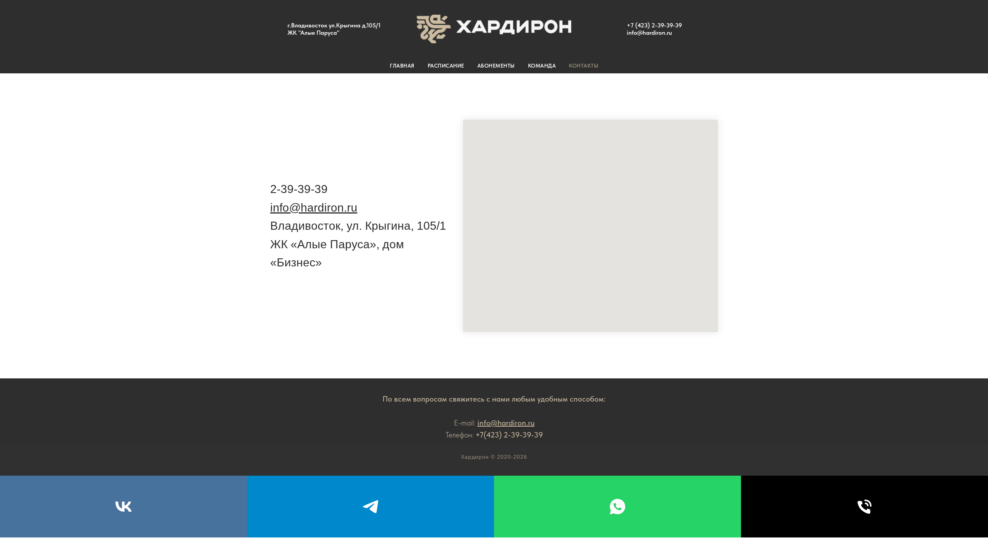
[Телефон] (864, 506)
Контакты (583, 66)
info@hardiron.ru (649, 32)
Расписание (446, 66)
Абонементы (496, 66)
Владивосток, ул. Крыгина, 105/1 (358, 225)
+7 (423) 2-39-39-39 (654, 25)
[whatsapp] (617, 506)
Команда (542, 66)
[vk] (123, 506)
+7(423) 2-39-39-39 (509, 434)
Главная (402, 66)
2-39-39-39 (299, 189)
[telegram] (370, 506)
